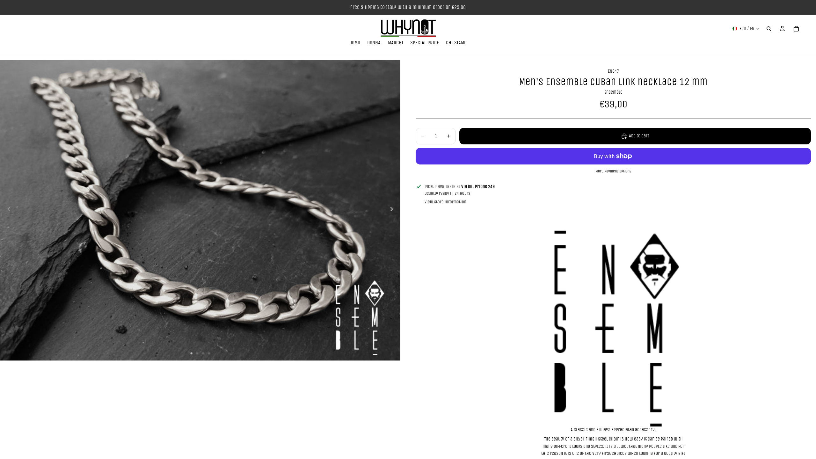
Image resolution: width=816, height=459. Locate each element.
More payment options (613, 171)
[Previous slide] (7, 210)
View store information (445, 202)
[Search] (769, 29)
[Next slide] (393, 210)
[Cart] (796, 29)
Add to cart (639, 136)
